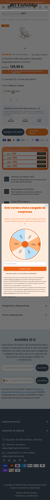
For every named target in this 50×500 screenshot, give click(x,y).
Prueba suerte (25, 269)
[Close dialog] (46, 205)
